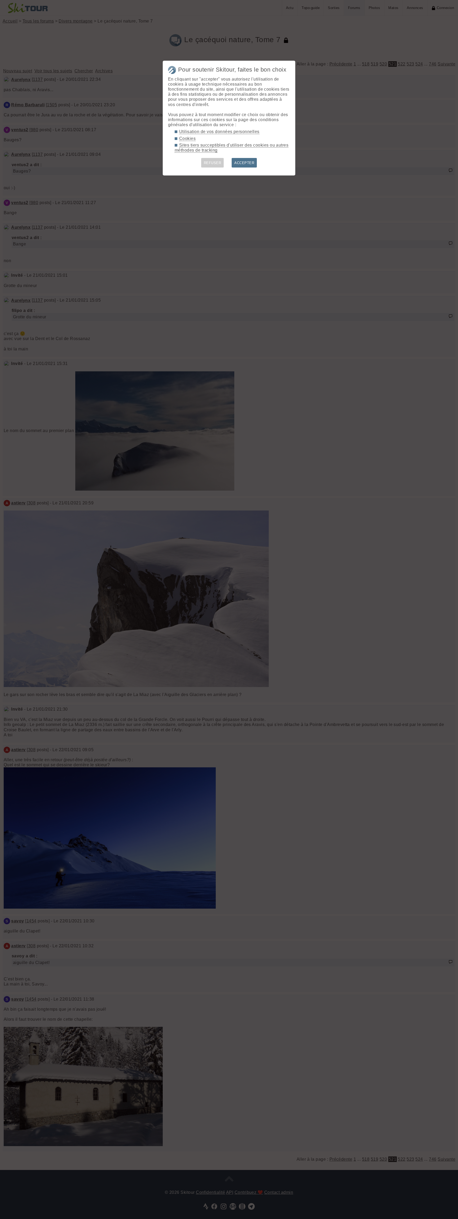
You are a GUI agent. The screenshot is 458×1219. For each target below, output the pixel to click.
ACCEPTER (244, 163)
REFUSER (212, 163)
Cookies (187, 138)
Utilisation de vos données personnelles (219, 131)
